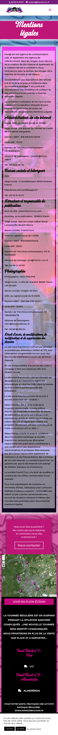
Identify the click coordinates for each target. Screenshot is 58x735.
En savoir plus (34, 729)
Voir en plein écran (29, 601)
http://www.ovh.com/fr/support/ (21, 190)
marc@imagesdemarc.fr (17, 324)
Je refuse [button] (20, 729)
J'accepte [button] (9, 729)
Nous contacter (29, 545)
